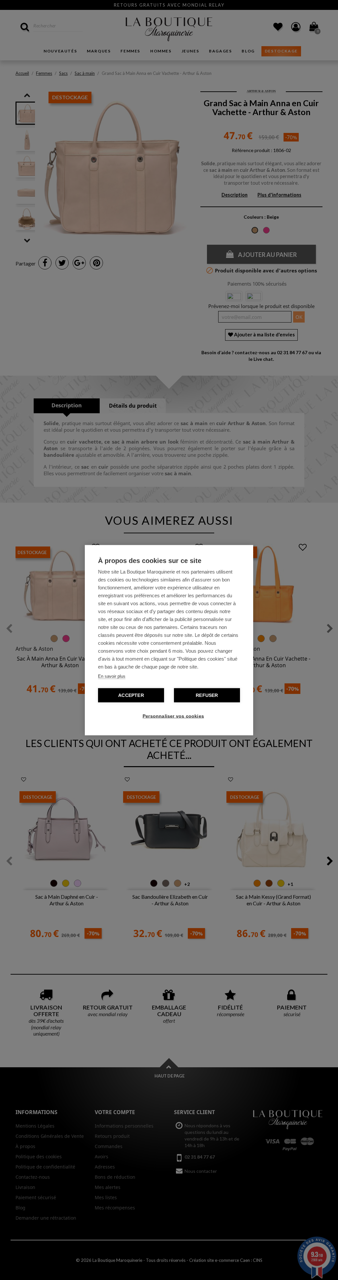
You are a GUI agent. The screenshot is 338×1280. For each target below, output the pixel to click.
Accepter (131, 695)
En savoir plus (111, 675)
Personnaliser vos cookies (172, 715)
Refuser (207, 695)
